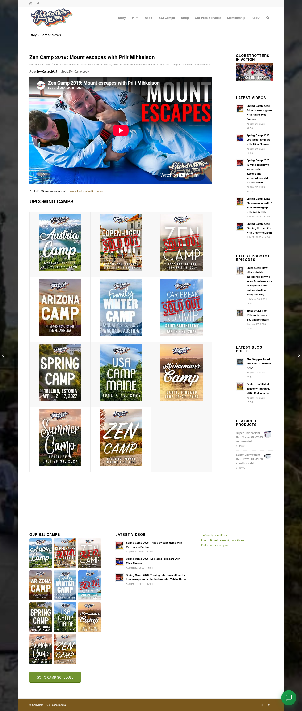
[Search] (268, 17)
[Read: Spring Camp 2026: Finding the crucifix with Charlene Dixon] (240, 226)
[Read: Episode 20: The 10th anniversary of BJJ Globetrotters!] (240, 313)
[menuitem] (122, 17)
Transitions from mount (142, 64)
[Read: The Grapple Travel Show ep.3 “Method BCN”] (240, 362)
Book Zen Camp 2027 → (77, 71)
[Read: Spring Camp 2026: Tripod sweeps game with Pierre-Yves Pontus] (240, 108)
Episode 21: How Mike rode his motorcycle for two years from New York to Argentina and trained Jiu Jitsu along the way (259, 281)
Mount (107, 64)
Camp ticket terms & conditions (222, 540)
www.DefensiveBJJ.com (86, 191)
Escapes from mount (67, 64)
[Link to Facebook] (38, 3)
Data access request (215, 545)
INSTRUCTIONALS (92, 64)
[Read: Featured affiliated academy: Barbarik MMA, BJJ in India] (240, 386)
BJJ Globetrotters (200, 64)
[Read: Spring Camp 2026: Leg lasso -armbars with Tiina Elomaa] (240, 138)
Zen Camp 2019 (175, 64)
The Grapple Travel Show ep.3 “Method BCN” (259, 363)
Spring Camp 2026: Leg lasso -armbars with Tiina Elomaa (258, 140)
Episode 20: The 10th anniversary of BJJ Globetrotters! (258, 315)
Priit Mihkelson (121, 64)
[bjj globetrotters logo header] (51, 17)
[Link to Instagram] (30, 3)
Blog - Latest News (45, 35)
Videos (160, 64)
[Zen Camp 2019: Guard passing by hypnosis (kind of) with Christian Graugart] (298, 355)
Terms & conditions (214, 535)
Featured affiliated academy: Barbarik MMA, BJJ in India (258, 388)
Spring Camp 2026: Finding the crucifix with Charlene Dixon (259, 228)
